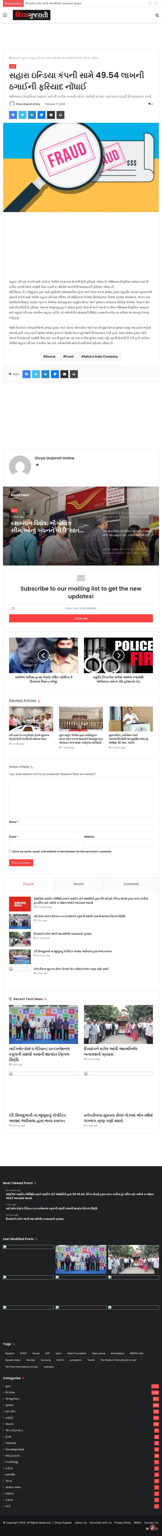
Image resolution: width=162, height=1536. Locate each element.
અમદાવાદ (10, 1443)
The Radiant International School (118, 1359)
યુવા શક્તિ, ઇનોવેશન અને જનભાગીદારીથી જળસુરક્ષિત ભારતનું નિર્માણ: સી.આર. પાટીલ (128, 739)
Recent (79, 884)
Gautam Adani (13, 1359)
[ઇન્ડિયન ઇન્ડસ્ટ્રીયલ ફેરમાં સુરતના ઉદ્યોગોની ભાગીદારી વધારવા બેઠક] (31, 718)
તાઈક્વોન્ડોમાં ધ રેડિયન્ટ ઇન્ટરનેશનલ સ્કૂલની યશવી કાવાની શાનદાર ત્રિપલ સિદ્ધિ (79, 916)
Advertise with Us (100, 1522)
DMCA (137, 1522)
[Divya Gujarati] (31, 15)
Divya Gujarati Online (28, 103)
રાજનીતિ (10, 1474)
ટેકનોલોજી (11, 1462)
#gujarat (9, 1353)
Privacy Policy (122, 1522)
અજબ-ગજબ (13, 1487)
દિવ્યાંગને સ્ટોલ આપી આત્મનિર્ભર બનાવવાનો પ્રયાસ (53, 3)
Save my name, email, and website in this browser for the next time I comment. (62, 851)
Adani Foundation (77, 1353)
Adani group (98, 1353)
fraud (69, 356)
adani (59, 1353)
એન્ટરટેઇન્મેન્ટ (14, 1430)
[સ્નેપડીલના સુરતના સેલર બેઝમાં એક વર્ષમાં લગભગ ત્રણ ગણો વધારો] (20, 974)
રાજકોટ (9, 1493)
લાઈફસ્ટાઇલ (12, 1455)
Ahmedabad (117, 1353)
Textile (91, 1359)
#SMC (23, 1353)
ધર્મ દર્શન (10, 1411)
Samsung (46, 1359)
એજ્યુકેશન (12, 1398)
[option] (81, 526)
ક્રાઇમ (9, 1499)
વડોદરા (9, 1468)
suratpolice (76, 1359)
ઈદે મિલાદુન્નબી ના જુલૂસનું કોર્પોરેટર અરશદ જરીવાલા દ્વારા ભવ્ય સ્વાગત (73, 951)
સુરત (24, 57)
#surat (50, 356)
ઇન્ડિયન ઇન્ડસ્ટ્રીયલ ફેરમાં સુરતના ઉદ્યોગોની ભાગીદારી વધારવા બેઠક (29, 737)
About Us (81, 1522)
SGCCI (60, 1359)
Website (89, 836)
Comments (131, 884)
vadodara (48, 1366)
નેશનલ (9, 1424)
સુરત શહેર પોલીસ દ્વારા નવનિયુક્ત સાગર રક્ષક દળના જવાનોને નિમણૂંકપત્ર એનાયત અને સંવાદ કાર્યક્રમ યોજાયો (81, 739)
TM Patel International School (21, 1366)
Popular (28, 884)
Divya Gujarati (63, 1522)
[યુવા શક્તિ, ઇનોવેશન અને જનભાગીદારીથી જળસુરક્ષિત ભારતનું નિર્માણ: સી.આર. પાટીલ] (131, 718)
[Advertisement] (81, 36)
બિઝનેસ (10, 1392)
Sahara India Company (100, 356)
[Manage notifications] (153, 1527)
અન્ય (8, 1480)
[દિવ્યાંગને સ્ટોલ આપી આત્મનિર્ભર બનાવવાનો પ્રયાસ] (20, 939)
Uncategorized (14, 1449)
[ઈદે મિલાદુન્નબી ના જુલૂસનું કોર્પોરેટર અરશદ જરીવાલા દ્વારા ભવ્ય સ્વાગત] (20, 956)
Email (13, 836)
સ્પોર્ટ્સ (9, 1417)
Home (15, 57)
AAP (47, 1353)
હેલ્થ (8, 1436)
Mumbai (30, 1359)
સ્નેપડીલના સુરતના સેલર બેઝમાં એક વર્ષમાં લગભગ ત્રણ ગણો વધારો (71, 969)
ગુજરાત (9, 1405)
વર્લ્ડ (7, 1506)
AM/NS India (136, 1353)
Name (14, 821)
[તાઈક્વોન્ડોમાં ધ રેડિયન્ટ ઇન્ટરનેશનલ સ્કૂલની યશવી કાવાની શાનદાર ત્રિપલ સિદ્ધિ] (20, 921)
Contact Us (151, 1522)
